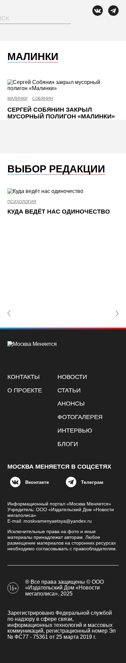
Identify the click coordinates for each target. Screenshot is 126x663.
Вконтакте (37, 482)
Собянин (42, 98)
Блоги (67, 444)
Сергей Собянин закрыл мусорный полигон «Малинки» (61, 113)
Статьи (69, 390)
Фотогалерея (79, 417)
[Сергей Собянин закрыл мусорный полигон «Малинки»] (63, 85)
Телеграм (92, 482)
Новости (72, 377)
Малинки (17, 98)
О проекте (24, 390)
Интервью (74, 430)
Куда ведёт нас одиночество (58, 211)
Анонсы (71, 403)
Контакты (23, 377)
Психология (21, 202)
